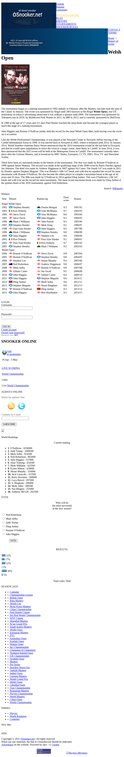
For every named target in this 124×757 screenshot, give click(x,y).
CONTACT (114, 29)
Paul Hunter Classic (19, 612)
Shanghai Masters (18, 621)
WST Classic (16, 618)
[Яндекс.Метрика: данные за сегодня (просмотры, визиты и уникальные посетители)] (76, 753)
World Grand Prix (18, 679)
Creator (55, 744)
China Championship (20, 609)
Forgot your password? (13, 332)
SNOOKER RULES (67, 27)
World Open (15, 629)
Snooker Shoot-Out (19, 667)
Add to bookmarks (14, 353)
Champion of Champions (22, 650)
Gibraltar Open (17, 685)
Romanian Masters (19, 690)
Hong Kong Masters (20, 606)
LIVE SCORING (11, 368)
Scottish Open (16, 658)
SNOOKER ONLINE (67, 15)
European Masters (18, 632)
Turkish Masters (17, 670)
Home (111, 38)
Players (13, 713)
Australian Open (17, 638)
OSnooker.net (28, 738)
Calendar (14, 592)
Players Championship (21, 693)
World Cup (15, 603)
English (60, 4)
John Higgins (12, 534)
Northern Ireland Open (21, 653)
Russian (60, 6)
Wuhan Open (16, 644)
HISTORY (61, 21)
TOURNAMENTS (66, 24)
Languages (61, 9)
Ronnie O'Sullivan (15, 530)
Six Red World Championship (25, 615)
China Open (15, 699)
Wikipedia (117, 188)
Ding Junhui (11, 526)
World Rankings (17, 716)
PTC (12, 635)
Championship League (21, 594)
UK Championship (19, 656)
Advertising (7, 744)
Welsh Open (15, 682)
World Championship (13, 374)
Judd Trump (11, 522)
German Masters (18, 676)
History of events (113, 42)
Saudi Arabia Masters (20, 626)
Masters (13, 661)
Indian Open (16, 673)
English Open (16, 641)
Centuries (14, 719)
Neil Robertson (13, 514)
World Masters (17, 696)
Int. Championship (19, 647)
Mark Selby (11, 518)
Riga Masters (16, 600)
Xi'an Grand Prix (18, 624)
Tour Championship (19, 687)
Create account (8, 329)
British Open (16, 597)
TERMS (112, 32)
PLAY (59, 18)
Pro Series (14, 664)
